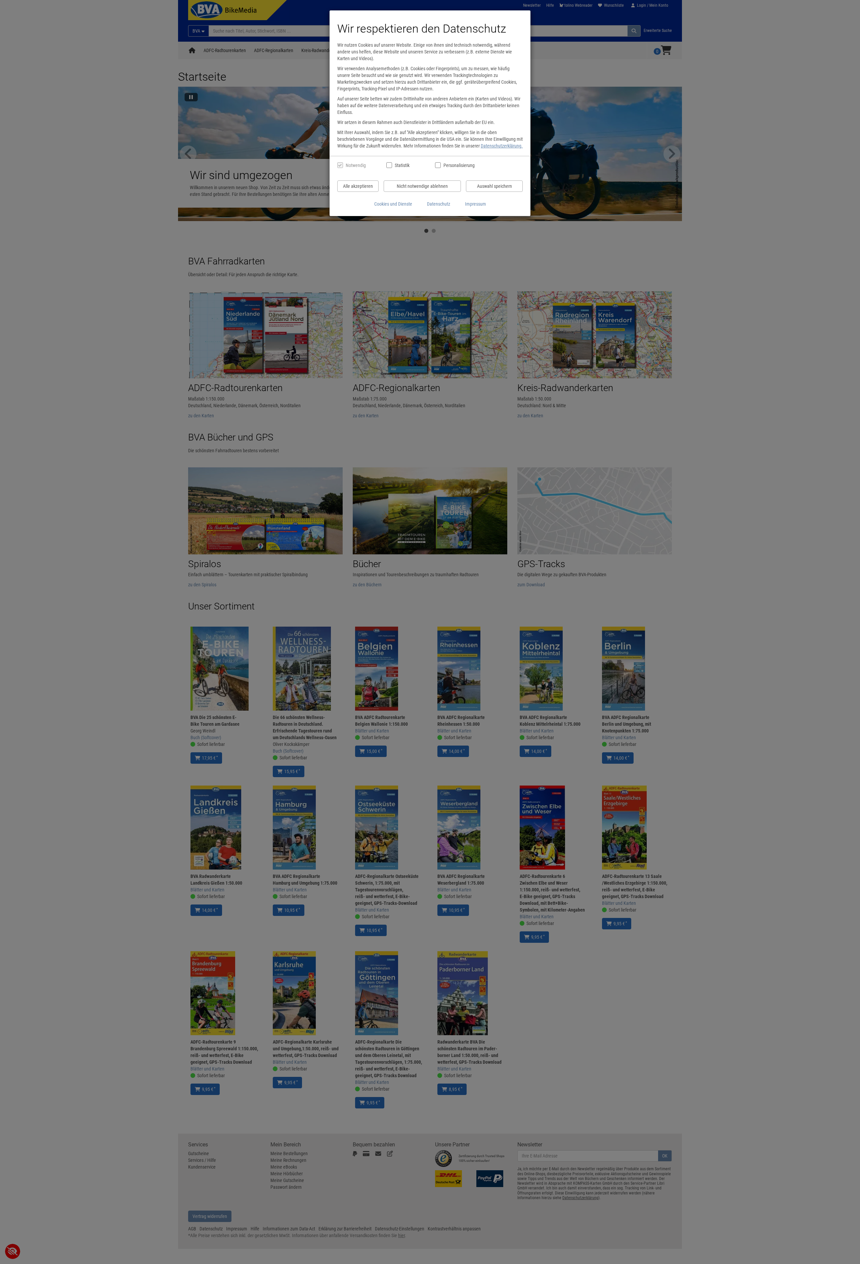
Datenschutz (438, 204)
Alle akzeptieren (358, 186)
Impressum (475, 204)
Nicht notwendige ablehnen (422, 186)
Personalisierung (458, 165)
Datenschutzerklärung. (502, 146)
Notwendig (356, 165)
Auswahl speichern (494, 186)
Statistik (402, 165)
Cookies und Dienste (393, 204)
